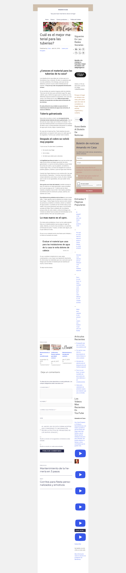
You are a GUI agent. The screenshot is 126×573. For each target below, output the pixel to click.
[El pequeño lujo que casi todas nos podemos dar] (78, 209)
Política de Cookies (76, 19)
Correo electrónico (48, 410)
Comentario (45, 387)
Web (41, 418)
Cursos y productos (62, 19)
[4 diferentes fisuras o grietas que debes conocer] (56, 347)
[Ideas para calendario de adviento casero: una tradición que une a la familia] (78, 306)
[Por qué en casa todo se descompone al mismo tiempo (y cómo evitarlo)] (78, 229)
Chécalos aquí (80, 74)
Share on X (66, 250)
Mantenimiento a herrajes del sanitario (67, 354)
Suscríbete (89, 191)
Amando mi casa (63, 9)
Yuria (49, 48)
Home (47, 19)
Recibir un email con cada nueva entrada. (51, 446)
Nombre (43, 401)
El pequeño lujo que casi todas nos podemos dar (81, 345)
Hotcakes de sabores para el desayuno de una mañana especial (78, 262)
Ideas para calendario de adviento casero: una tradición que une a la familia (81, 388)
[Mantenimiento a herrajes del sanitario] (67, 347)
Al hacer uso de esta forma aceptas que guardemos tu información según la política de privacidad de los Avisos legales (56, 429)
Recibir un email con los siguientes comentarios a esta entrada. (55, 439)
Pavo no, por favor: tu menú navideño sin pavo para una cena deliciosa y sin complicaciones (80, 376)
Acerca (52, 19)
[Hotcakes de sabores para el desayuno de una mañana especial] (78, 252)
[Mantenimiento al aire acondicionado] (45, 347)
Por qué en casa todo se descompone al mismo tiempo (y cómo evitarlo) (78, 240)
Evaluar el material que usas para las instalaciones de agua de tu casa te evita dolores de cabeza (56, 246)
